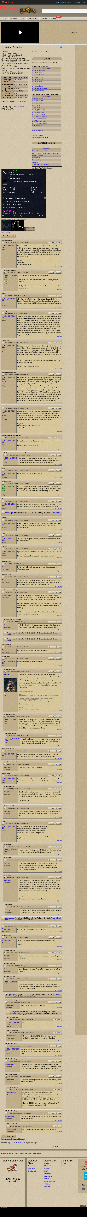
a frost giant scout (38, 112)
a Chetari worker (37, 84)
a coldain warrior (37, 103)
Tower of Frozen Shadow (40, 164)
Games (54, 18)
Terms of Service (25, 1153)
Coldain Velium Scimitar (32, 382)
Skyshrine (35, 162)
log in (9, 1143)
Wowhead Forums (67, 1166)
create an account (19, 1143)
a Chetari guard (37, 72)
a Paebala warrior (38, 90)
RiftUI (46, 1171)
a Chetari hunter (37, 77)
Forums (44, 18)
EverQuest (31, 1168)
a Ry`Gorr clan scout (39, 119)
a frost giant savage (38, 110)
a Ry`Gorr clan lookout (39, 116)
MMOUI (46, 1163)
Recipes (38, 51)
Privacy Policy (14, 1153)
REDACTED (9, 512)
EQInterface (32, 18)
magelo (21, 696)
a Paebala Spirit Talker (39, 88)
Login (57, 2)
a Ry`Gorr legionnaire (39, 121)
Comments (43, 51)
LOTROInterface (49, 1181)
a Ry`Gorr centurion (38, 114)
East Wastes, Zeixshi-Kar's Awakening (45, 153)
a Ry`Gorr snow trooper (39, 123)
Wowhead (31, 1166)
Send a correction (6, 232)
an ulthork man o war (39, 128)
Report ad (74, 32)
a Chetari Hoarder (38, 75)
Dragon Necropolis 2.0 (39, 151)
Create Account (66, 2)
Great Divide (36, 158)
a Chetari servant (38, 79)
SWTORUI (47, 1173)
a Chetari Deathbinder (39, 70)
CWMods (47, 1184)
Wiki (22, 18)
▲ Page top (58, 266)
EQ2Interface (48, 1179)
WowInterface (48, 1166)
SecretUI (47, 1186)
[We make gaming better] (7, 2)
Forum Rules (37, 1153)
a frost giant (36, 105)
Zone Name (46, 149)
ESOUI (46, 1168)
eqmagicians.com (28, 691)
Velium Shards (11, 63)
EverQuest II (32, 1171)
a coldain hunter (37, 98)
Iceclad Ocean (37, 160)
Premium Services (80, 2)
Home (4, 18)
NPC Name (46, 68)
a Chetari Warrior (37, 81)
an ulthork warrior (38, 130)
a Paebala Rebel (37, 86)
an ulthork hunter (37, 125)
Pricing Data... (21, 106)
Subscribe (4, 1153)
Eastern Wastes (37, 155)
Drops (33, 51)
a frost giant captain (38, 107)
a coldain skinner (37, 101)
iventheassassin (22, 219)
